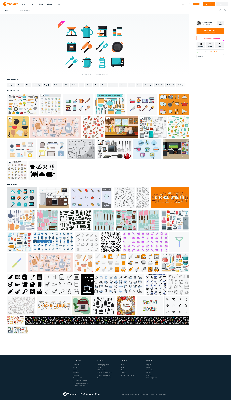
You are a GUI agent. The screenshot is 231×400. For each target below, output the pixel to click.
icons (139, 85)
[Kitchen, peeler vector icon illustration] (179, 242)
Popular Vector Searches (104, 372)
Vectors (23, 4)
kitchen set (159, 85)
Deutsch (148, 372)
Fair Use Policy (163, 394)
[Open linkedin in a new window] (87, 394)
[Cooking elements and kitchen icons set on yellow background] (18, 127)
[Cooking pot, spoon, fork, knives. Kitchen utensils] (103, 305)
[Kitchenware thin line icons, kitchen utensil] (87, 242)
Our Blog (123, 372)
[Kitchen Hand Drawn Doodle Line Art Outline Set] (142, 197)
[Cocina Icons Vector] (22, 197)
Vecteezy (75, 367)
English (148, 365)
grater (104, 85)
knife (66, 85)
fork (96, 85)
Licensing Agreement (103, 365)
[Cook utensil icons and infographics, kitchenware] (170, 197)
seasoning (37, 85)
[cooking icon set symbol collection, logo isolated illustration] (91, 197)
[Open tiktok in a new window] (93, 394)
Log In (222, 4)
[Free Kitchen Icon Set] (78, 104)
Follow (220, 24)
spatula (74, 85)
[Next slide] (186, 85)
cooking (180, 85)
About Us (123, 370)
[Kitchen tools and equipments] (153, 127)
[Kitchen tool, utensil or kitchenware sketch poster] (126, 305)
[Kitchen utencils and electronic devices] (114, 149)
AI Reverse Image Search (80, 380)
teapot (20, 85)
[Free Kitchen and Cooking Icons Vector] (110, 104)
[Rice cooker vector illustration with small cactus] (81, 305)
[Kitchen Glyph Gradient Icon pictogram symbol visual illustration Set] (145, 242)
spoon (89, 85)
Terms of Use (144, 394)
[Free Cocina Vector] (21, 149)
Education (76, 375)
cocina (131, 85)
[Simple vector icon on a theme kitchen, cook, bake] (176, 305)
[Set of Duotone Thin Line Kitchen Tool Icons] (17, 170)
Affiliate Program (102, 370)
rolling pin (57, 85)
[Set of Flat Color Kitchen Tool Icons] (50, 104)
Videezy (75, 370)
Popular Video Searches (104, 378)
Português (149, 370)
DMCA (99, 367)
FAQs (122, 365)
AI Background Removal (80, 383)
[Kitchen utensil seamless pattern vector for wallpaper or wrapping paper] (178, 127)
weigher (11, 85)
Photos (32, 4)
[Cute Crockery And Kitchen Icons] (174, 104)
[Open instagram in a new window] (84, 394)
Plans (190, 4)
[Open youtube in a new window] (98, 394)
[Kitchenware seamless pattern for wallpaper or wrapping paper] (93, 127)
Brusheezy (76, 365)
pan (82, 85)
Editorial (49, 4)
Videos (41, 4)
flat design (148, 85)
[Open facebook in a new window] (81, 394)
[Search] (220, 10)
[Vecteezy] (10, 4)
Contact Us (124, 367)
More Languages (151, 378)
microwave (113, 85)
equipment (170, 85)
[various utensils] (23, 104)
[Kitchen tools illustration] (47, 220)
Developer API (77, 378)
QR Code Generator (79, 386)
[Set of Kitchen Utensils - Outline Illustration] (178, 284)
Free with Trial (210, 31)
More (58, 4)
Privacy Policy (153, 394)
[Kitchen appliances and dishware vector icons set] (175, 220)
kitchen (123, 85)
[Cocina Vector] (51, 149)
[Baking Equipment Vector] (147, 149)
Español (148, 367)
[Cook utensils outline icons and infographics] (54, 305)
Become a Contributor (127, 375)
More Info (200, 56)
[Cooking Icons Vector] (43, 170)
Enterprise (76, 372)
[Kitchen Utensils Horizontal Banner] (107, 320)
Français (148, 375)
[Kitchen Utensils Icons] (81, 149)
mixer (28, 85)
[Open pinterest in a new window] (90, 394)
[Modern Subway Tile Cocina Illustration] (54, 197)
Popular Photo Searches (104, 375)
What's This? (213, 52)
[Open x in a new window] (96, 394)
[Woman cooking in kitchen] (121, 127)
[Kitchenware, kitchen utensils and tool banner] (150, 305)
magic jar (47, 85)
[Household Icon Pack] (156, 284)
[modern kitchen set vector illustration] (176, 149)
